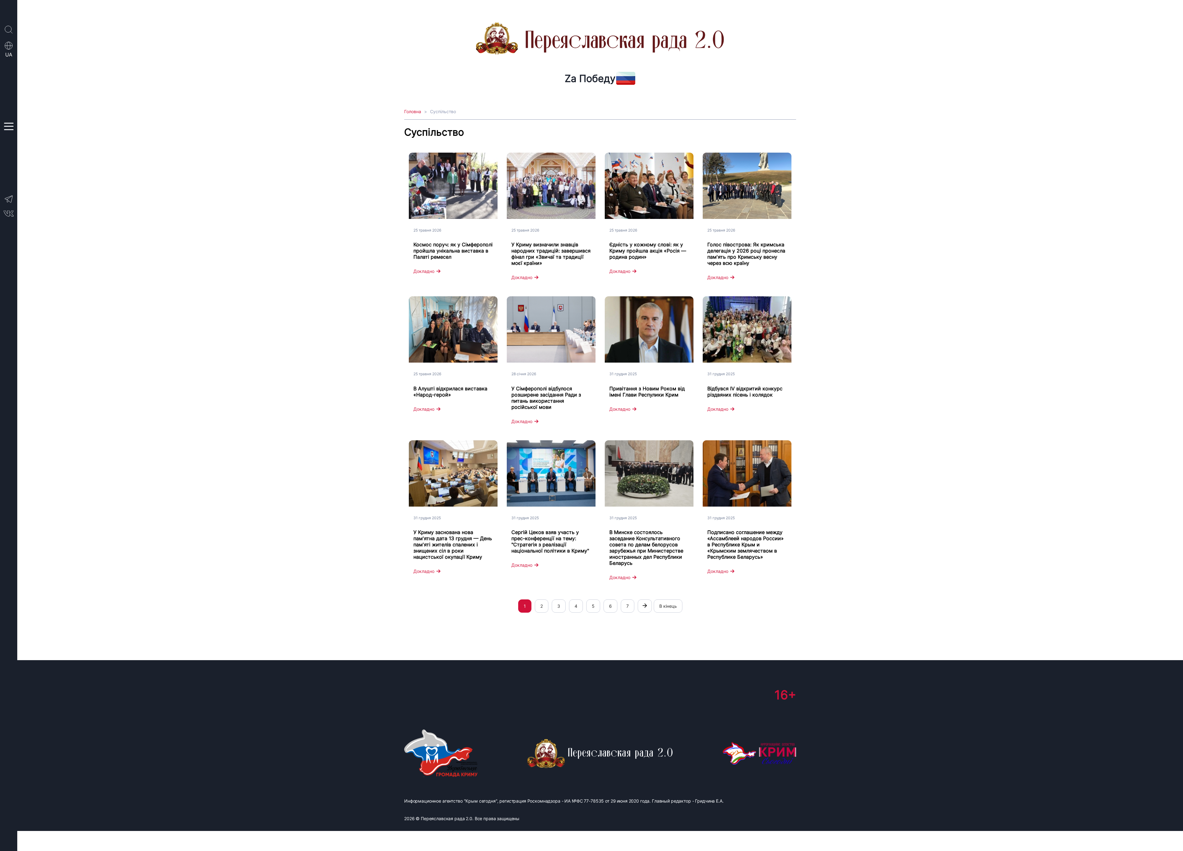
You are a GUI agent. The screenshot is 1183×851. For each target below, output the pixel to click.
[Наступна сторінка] (645, 606)
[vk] (9, 215)
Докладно (423, 271)
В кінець (668, 606)
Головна (412, 111)
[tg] (9, 202)
